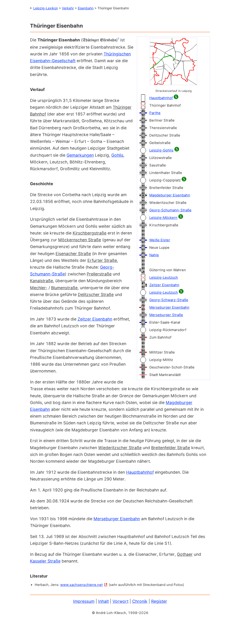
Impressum (83, 601)
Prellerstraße (99, 273)
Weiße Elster (159, 240)
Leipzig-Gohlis (161, 150)
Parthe (155, 113)
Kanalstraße (41, 280)
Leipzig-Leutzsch (163, 277)
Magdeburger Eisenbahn (169, 195)
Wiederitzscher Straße (120, 447)
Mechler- (38, 287)
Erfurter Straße (102, 260)
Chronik (139, 601)
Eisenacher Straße (73, 253)
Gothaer (185, 554)
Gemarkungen (80, 155)
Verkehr (68, 8)
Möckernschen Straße (79, 239)
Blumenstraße (64, 287)
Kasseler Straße (45, 561)
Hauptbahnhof (161, 98)
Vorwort (120, 601)
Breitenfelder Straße (170, 447)
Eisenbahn (86, 8)
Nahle (154, 255)
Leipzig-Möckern (163, 218)
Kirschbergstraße (89, 233)
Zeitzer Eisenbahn (164, 285)
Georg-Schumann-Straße (170, 210)
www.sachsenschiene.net (81, 585)
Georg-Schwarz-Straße (168, 300)
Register (159, 601)
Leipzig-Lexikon (45, 8)
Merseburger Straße (166, 315)
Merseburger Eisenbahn (169, 307)
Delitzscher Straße (96, 294)
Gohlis (117, 155)
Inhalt (103, 601)
